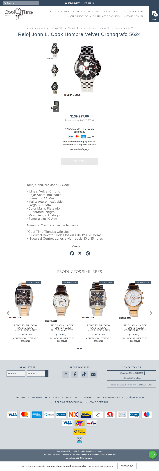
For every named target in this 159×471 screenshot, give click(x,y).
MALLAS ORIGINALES (134, 11)
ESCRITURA (101, 11)
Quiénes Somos (79, 16)
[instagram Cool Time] (65, 374)
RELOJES (54, 11)
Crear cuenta (74, 3)
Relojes (38, 28)
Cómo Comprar (135, 16)
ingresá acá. (88, 454)
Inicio (29, 28)
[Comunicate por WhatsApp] (153, 455)
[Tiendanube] (79, 459)
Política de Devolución (106, 16)
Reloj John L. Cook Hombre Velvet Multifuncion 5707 (25, 328)
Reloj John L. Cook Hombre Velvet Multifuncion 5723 (62, 328)
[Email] (93, 374)
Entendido (127, 466)
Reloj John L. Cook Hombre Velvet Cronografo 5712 (135, 328)
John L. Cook (51, 28)
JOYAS (86, 11)
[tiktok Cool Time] (84, 374)
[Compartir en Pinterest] (88, 253)
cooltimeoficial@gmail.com (131, 378)
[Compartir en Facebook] (72, 253)
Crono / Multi (67, 28)
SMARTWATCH (71, 11)
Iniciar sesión (88, 3)
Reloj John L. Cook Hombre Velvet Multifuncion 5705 (98, 328)
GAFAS (114, 11)
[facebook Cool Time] (74, 374)
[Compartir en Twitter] (80, 253)
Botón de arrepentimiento (105, 454)
